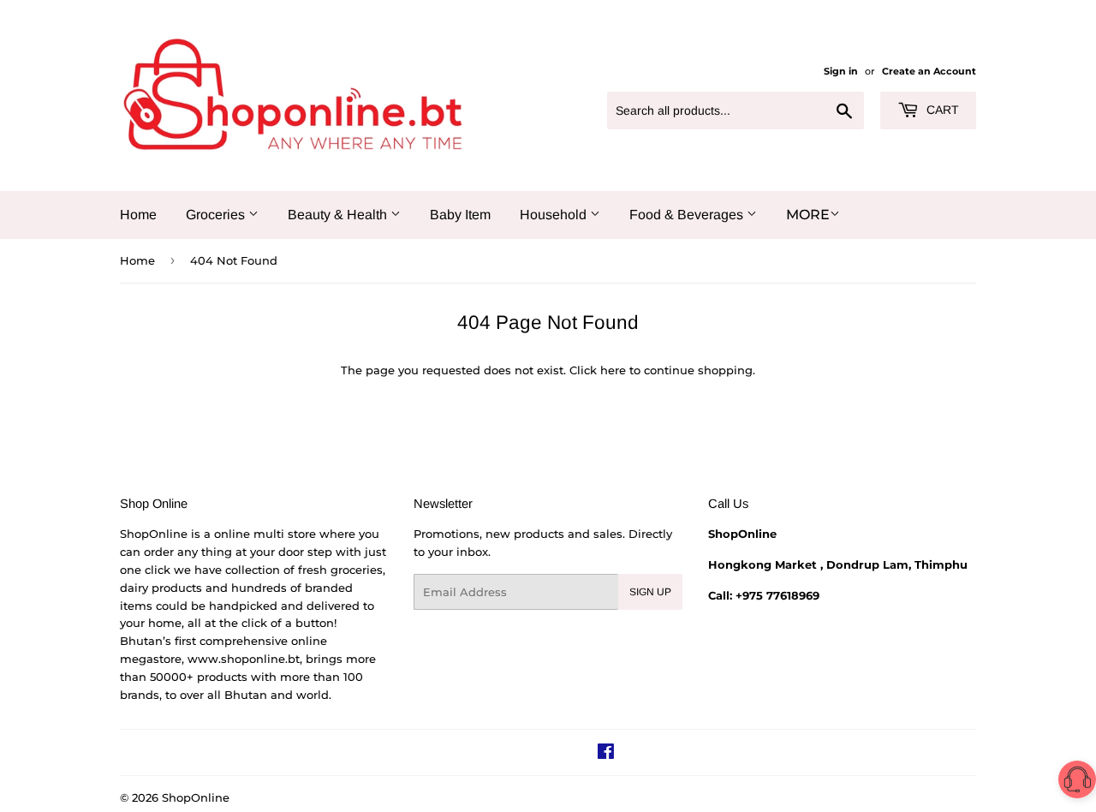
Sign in (841, 71)
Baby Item (460, 214)
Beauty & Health (339, 214)
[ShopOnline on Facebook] (606, 754)
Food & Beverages (688, 214)
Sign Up (650, 592)
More (808, 214)
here (613, 370)
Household (555, 214)
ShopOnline (195, 797)
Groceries (217, 214)
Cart (941, 109)
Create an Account (929, 71)
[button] (1077, 782)
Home (138, 214)
